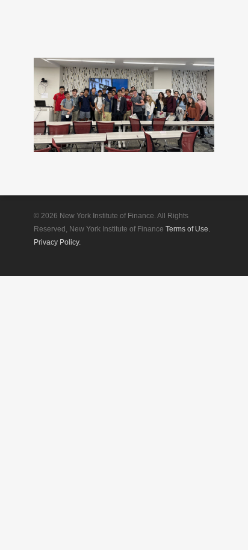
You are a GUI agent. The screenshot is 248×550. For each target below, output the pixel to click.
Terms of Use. (188, 229)
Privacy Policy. (57, 242)
